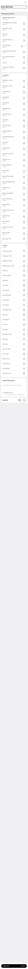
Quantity (5, 400)
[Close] (25, 2)
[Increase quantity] (24, 400)
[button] (14, 966)
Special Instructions (8, 380)
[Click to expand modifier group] (24, 46)
